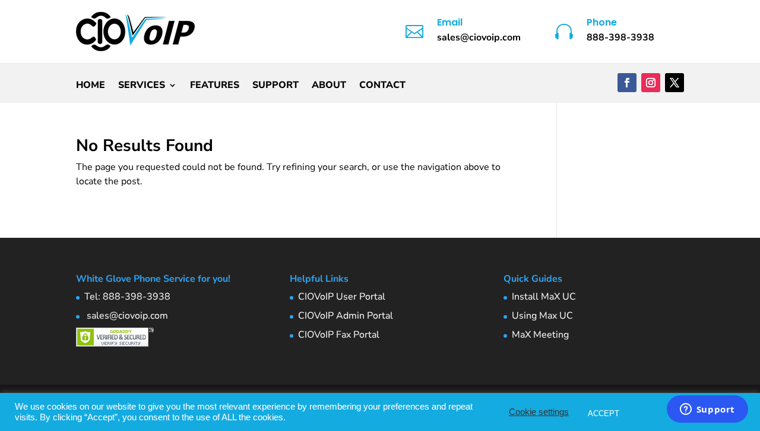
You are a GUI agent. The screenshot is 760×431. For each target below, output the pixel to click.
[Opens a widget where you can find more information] (707, 410)
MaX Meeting (540, 334)
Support (275, 86)
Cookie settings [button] (539, 412)
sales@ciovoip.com (126, 315)
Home (90, 86)
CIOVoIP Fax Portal (338, 334)
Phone (602, 22)
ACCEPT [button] (603, 413)
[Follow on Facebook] (627, 82)
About (329, 86)
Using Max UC (542, 315)
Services (141, 86)
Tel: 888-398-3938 (127, 296)
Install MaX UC (544, 296)
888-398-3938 (620, 37)
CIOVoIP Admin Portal (345, 315)
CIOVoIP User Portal (341, 296)
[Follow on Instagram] (650, 82)
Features (214, 86)
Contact (382, 86)
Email (450, 22)
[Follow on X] (674, 82)
